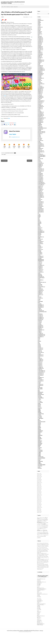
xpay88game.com (41, 377)
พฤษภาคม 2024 (39, 501)
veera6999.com (40, 359)
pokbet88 (39, 240)
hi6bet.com (40, 125)
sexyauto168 (40, 284)
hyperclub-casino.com (41, 131)
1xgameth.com (40, 27)
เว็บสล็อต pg (39, 463)
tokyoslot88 (39, 620)
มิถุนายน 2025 (39, 487)
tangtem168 (40, 320)
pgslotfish (39, 233)
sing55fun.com (40, 291)
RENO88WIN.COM (41, 259)
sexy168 (39, 283)
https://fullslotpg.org (40, 589)
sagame (39, 273)
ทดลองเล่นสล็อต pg (40, 397)
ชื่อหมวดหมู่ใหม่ (40, 388)
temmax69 (39, 324)
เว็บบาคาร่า (39, 459)
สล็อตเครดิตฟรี (40, 443)
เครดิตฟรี (39, 455)
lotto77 (39, 159)
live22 (42, 521)
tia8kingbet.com (40, 326)
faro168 (39, 99)
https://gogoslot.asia (40, 623)
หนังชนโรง (38, 579)
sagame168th (40, 275)
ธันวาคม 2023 (39, 506)
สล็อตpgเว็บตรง (40, 435)
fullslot (39, 109)
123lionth (39, 19)
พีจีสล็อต (39, 409)
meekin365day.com (41, 182)
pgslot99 (46, 522)
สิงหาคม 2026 (39, 473)
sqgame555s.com (41, 307)
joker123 (38, 621)
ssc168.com (40, 309)
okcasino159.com (41, 201)
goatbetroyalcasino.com (42, 117)
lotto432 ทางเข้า (40, 158)
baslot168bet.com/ (41, 61)
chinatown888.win (41, 87)
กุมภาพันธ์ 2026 (39, 479)
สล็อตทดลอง (39, 611)
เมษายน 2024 (39, 502)
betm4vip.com (40, 66)
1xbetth (38, 614)
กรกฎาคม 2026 (39, 474)
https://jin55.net (40, 600)
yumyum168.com (40, 379)
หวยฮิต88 (39, 452)
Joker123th (40, 139)
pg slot (38, 587)
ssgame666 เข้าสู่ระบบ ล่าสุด (42, 311)
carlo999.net (40, 82)
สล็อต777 (39, 428)
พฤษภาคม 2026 (39, 476)
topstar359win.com (41, 329)
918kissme (39, 32)
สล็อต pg (39, 420)
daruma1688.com (40, 88)
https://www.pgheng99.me (41, 588)
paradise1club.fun (41, 209)
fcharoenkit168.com (41, 100)
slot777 (39, 300)
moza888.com (40, 190)
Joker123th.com (40, 140)
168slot (39, 21)
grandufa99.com (40, 121)
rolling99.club (40, 266)
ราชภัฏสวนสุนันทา (40, 418)
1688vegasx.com (40, 20)
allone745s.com (40, 48)
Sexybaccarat (40, 285)
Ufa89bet (39, 341)
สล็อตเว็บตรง (8, 6)
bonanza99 (40, 75)
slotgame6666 (40, 301)
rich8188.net (40, 261)
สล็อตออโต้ (39, 442)
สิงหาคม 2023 (39, 510)
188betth (39, 24)
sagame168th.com (41, 276)
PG (44, 521)
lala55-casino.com (41, 150)
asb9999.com (40, 53)
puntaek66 (39, 596)
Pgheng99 (39, 222)
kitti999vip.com (40, 148)
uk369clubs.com (40, 354)
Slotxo (39, 302)
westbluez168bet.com (41, 370)
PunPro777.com (40, 249)
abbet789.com (40, 37)
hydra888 (39, 130)
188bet (39, 23)
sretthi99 (39, 308)
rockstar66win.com (41, 265)
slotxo (38, 610)
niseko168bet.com (41, 197)
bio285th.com (40, 71)
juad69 (39, 141)
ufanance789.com (41, 352)
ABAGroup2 (40, 36)
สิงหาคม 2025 (39, 485)
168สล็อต (39, 22)
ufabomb (39, 345)
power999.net (40, 242)
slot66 (38, 602)
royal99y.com (40, 268)
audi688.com (40, 55)
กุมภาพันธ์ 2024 (39, 504)
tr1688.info (40, 332)
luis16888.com (40, 164)
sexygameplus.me (41, 290)
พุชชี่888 (39, 410)
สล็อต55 (41, 530)
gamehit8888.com (41, 115)
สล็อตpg (39, 434)
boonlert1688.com (41, 78)
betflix (39, 64)
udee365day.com (41, 336)
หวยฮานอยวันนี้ (40, 451)
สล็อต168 (11, 6)
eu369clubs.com (40, 97)
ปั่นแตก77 (39, 405)
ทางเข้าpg (43, 526)
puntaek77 (39, 250)
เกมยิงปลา (39, 453)
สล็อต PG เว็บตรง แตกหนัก (41, 421)
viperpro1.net (40, 362)
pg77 (39, 218)
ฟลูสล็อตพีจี (39, 412)
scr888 (39, 281)
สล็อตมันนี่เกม (40, 438)
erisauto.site (40, 95)
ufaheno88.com (40, 349)
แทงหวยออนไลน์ (41, 536)
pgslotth (39, 235)
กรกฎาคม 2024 (39, 499)
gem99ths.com (40, 116)
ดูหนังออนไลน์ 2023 (41, 394)
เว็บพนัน (39, 460)
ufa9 (38, 342)
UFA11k (39, 337)
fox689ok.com (40, 107)
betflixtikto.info (40, 65)
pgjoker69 (39, 223)
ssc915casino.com (41, 310)
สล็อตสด (39, 439)
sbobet (39, 278)
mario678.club (40, 176)
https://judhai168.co (40, 604)
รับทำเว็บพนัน (40, 417)
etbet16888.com (40, 96)
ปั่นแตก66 (39, 404)
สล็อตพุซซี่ (39, 437)
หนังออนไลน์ (40, 447)
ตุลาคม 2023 (39, 508)
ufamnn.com (40, 351)
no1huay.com (40, 199)
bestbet (39, 63)
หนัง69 (39, 446)
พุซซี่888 (39, 411)
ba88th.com (40, 56)
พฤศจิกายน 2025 (39, 482)
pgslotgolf (39, 234)
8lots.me (39, 28)
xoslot (39, 376)
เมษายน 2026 (39, 477)
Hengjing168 (39, 599)
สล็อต (2, 6)
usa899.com (40, 358)
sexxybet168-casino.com (42, 282)
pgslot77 (39, 226)
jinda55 (39, 134)
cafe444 (39, 81)
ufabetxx (39, 344)
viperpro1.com (40, 361)
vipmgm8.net (40, 363)
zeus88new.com (40, 384)
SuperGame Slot (40, 319)
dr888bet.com (40, 91)
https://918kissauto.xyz (41, 578)
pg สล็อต (39, 215)
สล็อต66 (39, 426)
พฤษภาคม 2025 (39, 488)
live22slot (38, 590)
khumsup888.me (40, 143)
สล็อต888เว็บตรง (40, 430)
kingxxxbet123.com (41, 146)
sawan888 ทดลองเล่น (41, 277)
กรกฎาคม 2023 (39, 511)
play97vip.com (40, 239)
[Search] (48, 13)
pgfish (39, 219)
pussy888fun (40, 252)
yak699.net (40, 378)
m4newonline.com (41, 168)
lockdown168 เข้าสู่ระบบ (41, 155)
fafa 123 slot (40, 98)
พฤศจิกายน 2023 (39, 507)
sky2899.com (40, 293)
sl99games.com (40, 294)
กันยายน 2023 (39, 509)
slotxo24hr (39, 303)
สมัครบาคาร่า (44, 528)
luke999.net (40, 166)
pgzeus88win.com (41, 236)
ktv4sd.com (40, 149)
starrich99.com (40, 315)
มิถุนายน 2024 (39, 500)
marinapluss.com (40, 175)
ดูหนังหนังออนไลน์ (40, 392)
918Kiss (39, 30)
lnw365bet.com (40, 154)
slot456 (38, 595)
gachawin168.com (41, 114)
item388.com (40, 133)
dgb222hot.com (40, 89)
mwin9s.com (40, 191)
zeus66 (39, 383)
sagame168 (40, 274)
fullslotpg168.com (41, 112)
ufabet (39, 343)
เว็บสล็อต (39, 462)
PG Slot (39, 214)
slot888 (38, 605)
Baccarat (39, 58)
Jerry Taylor (12, 134)
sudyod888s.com (41, 317)
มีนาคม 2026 (39, 478)
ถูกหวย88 (39, 395)
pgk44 (39, 224)
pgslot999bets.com (41, 231)
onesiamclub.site (40, 206)
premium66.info (40, 243)
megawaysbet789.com (41, 183)
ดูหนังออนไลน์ (40, 393)
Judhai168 (39, 142)
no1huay (39, 198)
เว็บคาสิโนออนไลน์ (40, 456)
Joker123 (39, 521)
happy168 (39, 123)
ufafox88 (39, 346)
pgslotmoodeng (40, 622)
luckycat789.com (41, 163)
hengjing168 (40, 124)
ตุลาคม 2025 (39, 483)
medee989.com (40, 180)
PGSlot (5, 6)
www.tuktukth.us (40, 375)
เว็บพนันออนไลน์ (40, 461)
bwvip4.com (40, 80)
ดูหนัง (38, 591)
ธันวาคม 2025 (39, 481)
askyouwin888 (40, 54)
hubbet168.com (40, 129)
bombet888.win (40, 74)
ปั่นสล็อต (39, 403)
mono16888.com (40, 189)
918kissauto (40, 31)
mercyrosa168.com (41, 184)
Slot (38, 295)
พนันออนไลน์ (40, 408)
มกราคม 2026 (39, 480)
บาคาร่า (39, 400)
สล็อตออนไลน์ (16, 6)
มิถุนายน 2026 (39, 475)
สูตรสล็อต (39, 445)
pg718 (39, 217)
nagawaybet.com (40, 192)
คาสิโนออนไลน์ (40, 387)
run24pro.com (40, 270)
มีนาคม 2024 (39, 503)
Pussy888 (39, 251)
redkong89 (40, 258)
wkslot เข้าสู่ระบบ (39, 526)
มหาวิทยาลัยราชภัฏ (41, 413)
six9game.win (40, 292)
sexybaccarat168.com (41, 286)
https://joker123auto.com (41, 581)
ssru (38, 312)
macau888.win (40, 174)
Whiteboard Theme (28, 631)
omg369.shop (40, 205)
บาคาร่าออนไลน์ (40, 402)
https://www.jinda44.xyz (41, 603)
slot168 (39, 299)
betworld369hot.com (41, 70)
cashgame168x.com (41, 83)
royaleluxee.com (40, 269)
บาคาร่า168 (39, 401)
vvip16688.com (40, 367)
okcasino (39, 200)
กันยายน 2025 (39, 484)
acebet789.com (40, 38)
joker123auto (40, 138)
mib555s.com (40, 188)
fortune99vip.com (41, 106)
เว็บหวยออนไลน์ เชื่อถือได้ (41, 464)
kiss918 (39, 147)
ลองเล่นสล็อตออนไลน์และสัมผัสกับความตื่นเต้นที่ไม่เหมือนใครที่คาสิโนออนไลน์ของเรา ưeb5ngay (27, 630)
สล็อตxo (39, 436)
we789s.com (40, 369)
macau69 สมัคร (40, 173)
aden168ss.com (40, 40)
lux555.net (39, 167)
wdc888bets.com (41, 368)
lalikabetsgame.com (41, 151)
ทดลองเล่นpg (40, 396)
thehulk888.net (40, 325)
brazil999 (39, 79)
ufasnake (39, 353)
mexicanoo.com (40, 185)
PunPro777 (39, 248)
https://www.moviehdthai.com (42, 594)
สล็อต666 (39, 427)
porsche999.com (40, 241)
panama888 (40, 207)
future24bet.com (40, 113)
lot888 (39, 157)
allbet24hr (39, 45)
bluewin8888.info (41, 73)
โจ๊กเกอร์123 (40, 468)
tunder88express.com (41, 334)
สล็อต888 (39, 429)
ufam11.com (40, 350)
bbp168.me (40, 62)
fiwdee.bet (39, 104)
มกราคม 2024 (39, 505)
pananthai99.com (41, 208)
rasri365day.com (40, 256)
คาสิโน (39, 386)
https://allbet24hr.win (41, 615)
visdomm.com (40, 366)
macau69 (39, 172)
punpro (4, 154)
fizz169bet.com (40, 105)
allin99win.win (40, 46)
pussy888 (38, 584)
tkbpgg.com (40, 328)
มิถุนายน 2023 (39, 512)
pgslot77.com (40, 227)
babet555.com (40, 57)
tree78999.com (40, 333)
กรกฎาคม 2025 (39, 486)
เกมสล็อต (39, 454)
